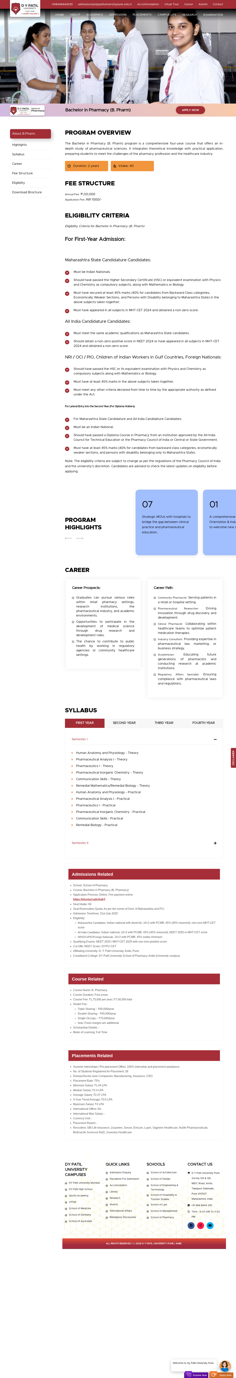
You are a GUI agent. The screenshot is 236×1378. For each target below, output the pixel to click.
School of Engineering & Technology (164, 1187)
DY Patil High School (80, 1189)
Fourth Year (203, 723)
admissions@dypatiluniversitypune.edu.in (105, 4)
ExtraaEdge (193, 1365)
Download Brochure (27, 192)
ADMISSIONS (118, 14)
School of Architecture (164, 1172)
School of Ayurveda (80, 1221)
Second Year (124, 723)
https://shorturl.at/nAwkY (89, 899)
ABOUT (75, 14)
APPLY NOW (190, 110)
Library (114, 1192)
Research (115, 1198)
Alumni (203, 4)
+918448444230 (62, 4)
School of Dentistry (80, 1215)
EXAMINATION (213, 14)
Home (59, 14)
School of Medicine (80, 1208)
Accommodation (148, 4)
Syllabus (18, 154)
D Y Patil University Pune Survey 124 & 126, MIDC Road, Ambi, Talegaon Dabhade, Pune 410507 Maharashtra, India (206, 1186)
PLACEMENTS (142, 14)
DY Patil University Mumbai (84, 1183)
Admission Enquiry (120, 1172)
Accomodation (118, 1185)
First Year (85, 723)
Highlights (19, 145)
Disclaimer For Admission (124, 1179)
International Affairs (121, 1211)
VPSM (72, 1202)
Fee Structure (22, 173)
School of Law (159, 1205)
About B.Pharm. (24, 133)
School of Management (164, 1211)
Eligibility (18, 183)
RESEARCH (189, 14)
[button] (79, 538)
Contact (218, 4)
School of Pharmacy (162, 1217)
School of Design (160, 1179)
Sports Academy (78, 1196)
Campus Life (167, 14)
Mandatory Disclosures (123, 1217)
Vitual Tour (171, 4)
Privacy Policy (204, 1365)
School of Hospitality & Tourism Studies (164, 1197)
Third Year (164, 723)
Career (188, 4)
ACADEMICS (94, 14)
